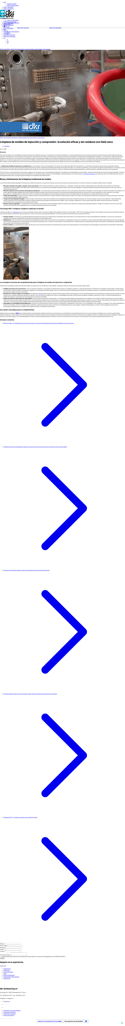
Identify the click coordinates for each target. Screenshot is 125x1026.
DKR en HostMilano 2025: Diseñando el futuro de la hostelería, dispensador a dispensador (25, 49)
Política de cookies (8, 1015)
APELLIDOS (3, 945)
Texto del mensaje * (5, 955)
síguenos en (6, 1001)
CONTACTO (3, 966)
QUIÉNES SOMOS (11, 4)
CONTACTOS (6, 33)
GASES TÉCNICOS (8, 8)
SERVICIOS (6, 26)
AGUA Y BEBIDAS (8, 7)
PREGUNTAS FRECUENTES (11, 31)
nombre (2, 944)
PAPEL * (2, 949)
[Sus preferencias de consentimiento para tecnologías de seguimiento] (122, 1023)
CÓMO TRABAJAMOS (13, 5)
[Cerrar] (0, 942)
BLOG (5, 21)
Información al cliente (9, 1012)
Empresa (2, 947)
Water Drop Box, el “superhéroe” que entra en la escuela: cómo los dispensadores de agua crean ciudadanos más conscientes (38, 323)
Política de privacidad (9, 1013)
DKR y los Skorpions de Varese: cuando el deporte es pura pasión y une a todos (22, 137)
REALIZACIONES (8, 28)
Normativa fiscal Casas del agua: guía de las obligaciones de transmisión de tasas (26, 570)
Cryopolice (6, 146)
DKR (4, 2)
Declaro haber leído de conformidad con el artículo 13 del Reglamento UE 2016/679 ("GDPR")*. (34, 956)
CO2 (42, 293)
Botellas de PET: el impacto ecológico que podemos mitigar (20, 817)
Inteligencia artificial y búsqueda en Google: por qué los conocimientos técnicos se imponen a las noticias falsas (35, 446)
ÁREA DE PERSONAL (55, 27)
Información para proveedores (12, 1010)
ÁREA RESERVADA (8, 975)
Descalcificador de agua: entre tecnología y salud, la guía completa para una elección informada (30, 694)
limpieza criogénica (89, 174)
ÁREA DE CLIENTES (23, 27)
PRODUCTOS (7, 969)
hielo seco (16, 212)
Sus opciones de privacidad (73, 1021)
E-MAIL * (2, 951)
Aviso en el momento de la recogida (50, 1021)
